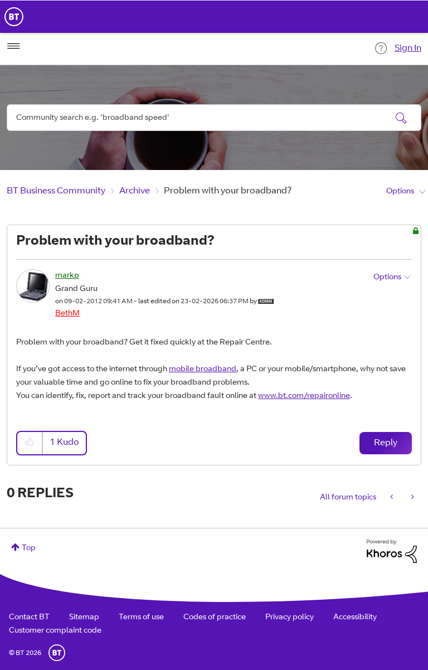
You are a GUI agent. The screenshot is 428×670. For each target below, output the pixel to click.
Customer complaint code (55, 631)
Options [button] (400, 192)
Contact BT (29, 618)
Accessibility (355, 618)
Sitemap (84, 618)
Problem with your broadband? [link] (227, 191)
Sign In (408, 48)
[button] (30, 443)
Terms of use (141, 618)
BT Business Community (56, 191)
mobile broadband (202, 369)
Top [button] (29, 548)
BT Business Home (13, 16)
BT (56, 652)
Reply (385, 443)
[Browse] (13, 46)
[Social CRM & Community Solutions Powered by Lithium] (392, 552)
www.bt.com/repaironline (304, 396)
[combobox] (214, 117)
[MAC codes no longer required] (392, 497)
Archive (134, 191)
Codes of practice (214, 618)
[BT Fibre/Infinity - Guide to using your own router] (411, 497)
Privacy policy (289, 618)
